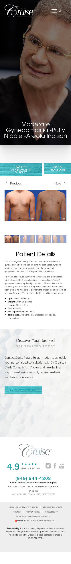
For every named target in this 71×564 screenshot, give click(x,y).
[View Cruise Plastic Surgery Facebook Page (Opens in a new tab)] (55, 466)
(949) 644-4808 (33, 478)
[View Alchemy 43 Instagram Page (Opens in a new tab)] (48, 466)
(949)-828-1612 (35, 538)
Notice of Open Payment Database (33, 516)
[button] (54, 11)
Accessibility (51, 512)
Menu (62, 11)
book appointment (23, 389)
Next (58, 183)
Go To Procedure (58, 168)
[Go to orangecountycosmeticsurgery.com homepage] (20, 11)
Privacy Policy (33, 512)
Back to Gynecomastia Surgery (21, 169)
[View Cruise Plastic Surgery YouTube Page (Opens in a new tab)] (61, 466)
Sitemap (17, 512)
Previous (16, 183)
